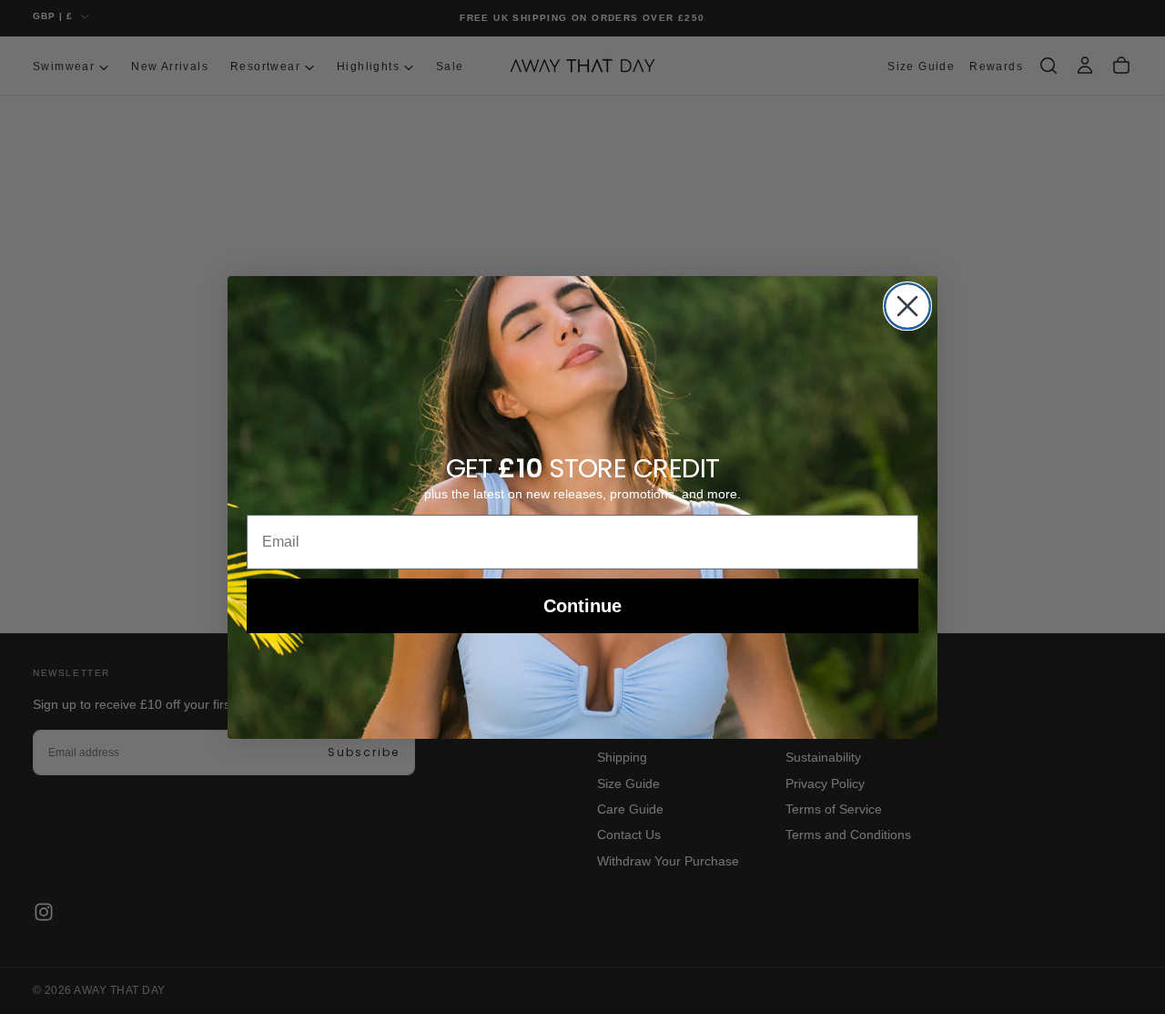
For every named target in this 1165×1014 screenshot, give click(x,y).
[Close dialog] (907, 306)
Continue (582, 606)
